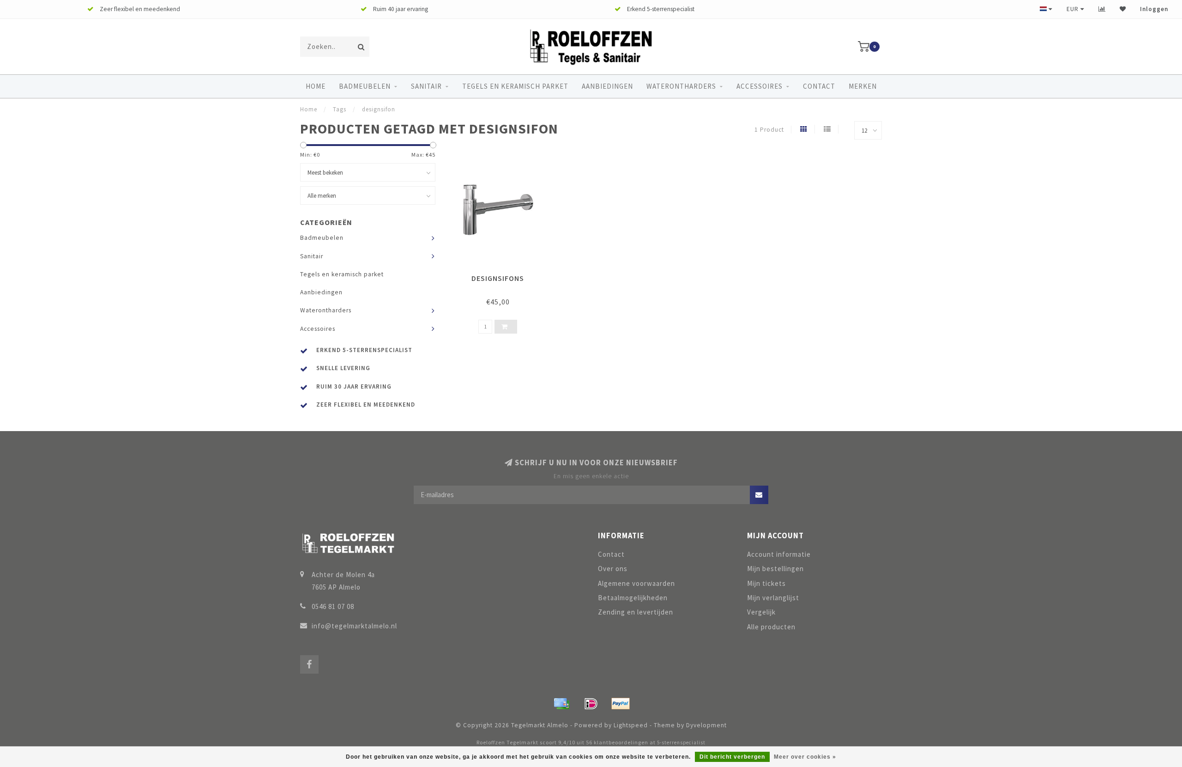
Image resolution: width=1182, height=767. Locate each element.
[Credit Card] (561, 704)
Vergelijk (761, 612)
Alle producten (771, 626)
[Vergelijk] (1102, 9)
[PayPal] (620, 704)
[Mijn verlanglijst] (1123, 9)
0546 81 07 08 (333, 606)
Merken (863, 86)
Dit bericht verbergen (732, 757)
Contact (819, 86)
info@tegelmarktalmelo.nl (354, 625)
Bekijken (502, 275)
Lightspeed (631, 725)
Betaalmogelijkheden (633, 597)
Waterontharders (681, 86)
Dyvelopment (706, 725)
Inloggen (1154, 9)
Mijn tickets (766, 583)
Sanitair (426, 86)
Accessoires (759, 86)
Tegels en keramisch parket (515, 86)
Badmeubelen (365, 86)
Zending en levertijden (635, 612)
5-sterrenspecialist (681, 742)
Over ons (612, 568)
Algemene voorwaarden (636, 583)
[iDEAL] (591, 704)
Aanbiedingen (607, 86)
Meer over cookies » (805, 757)
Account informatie (779, 554)
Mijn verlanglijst (773, 597)
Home (316, 86)
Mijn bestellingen (775, 568)
